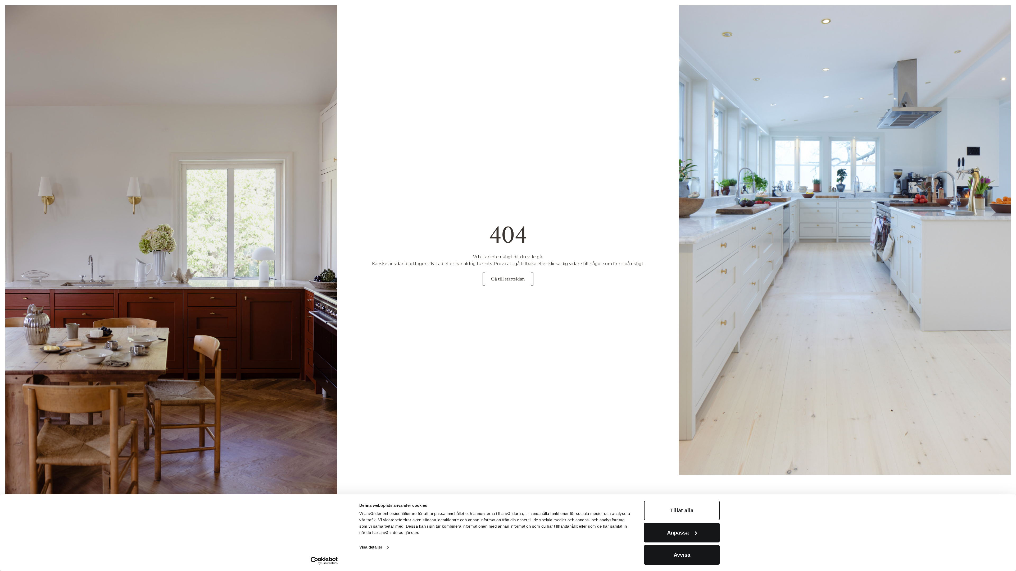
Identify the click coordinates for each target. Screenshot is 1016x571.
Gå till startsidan (508, 278)
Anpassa (678, 533)
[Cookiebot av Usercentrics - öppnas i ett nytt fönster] (324, 561)
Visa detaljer (370, 547)
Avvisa (682, 555)
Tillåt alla (681, 510)
